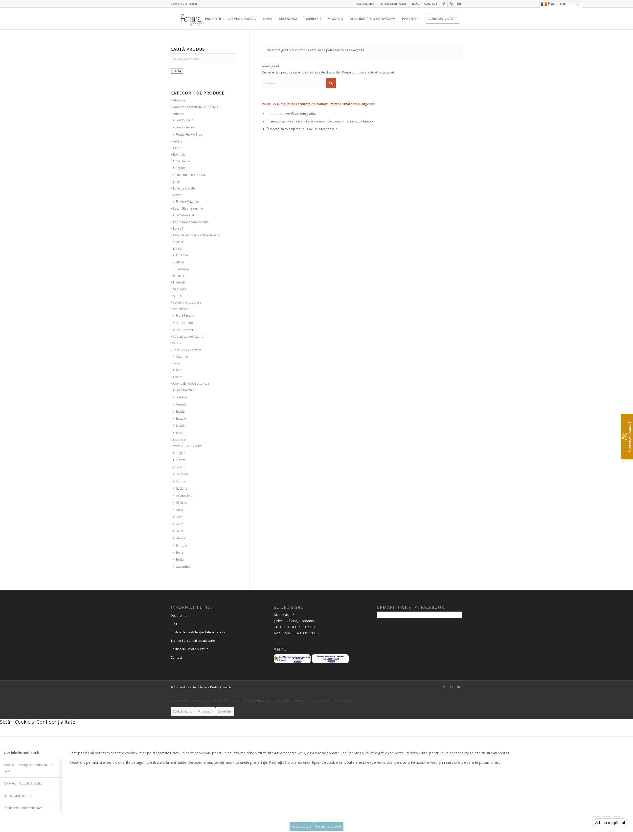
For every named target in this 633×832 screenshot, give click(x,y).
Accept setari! (301, 826)
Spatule (181, 418)
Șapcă (177, 296)
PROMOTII (180, 276)
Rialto (179, 524)
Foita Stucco (181, 161)
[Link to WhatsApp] (451, 3)
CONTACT (430, 3)
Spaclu (180, 411)
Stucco (177, 343)
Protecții (179, 282)
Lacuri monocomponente (191, 222)
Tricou (180, 433)
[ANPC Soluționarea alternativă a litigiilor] (292, 662)
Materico (182, 357)
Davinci (181, 467)
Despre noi (179, 615)
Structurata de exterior (189, 336)
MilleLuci (181, 502)
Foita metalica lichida (190, 175)
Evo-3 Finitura (185, 315)
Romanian (556, 3)
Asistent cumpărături (610, 823)
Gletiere (181, 397)
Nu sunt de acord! (328, 826)
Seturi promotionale (187, 302)
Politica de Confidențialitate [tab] (23, 808)
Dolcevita (182, 474)
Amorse (178, 114)
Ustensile (179, 440)
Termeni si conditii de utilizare (193, 640)
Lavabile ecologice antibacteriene (196, 235)
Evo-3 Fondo (184, 323)
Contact (176, 657)
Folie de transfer (184, 188)
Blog (174, 624)
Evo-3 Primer (184, 330)
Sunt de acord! (183, 711)
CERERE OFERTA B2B (393, 3)
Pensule (181, 404)
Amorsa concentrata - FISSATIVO (195, 107)
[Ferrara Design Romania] (192, 18)
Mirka (177, 249)
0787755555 (190, 3)
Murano (181, 510)
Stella (179, 552)
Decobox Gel (185, 215)
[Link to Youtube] (458, 3)
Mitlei (179, 242)
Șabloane (179, 289)
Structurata (180, 309)
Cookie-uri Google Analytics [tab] (23, 783)
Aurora (180, 460)
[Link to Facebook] (443, 3)
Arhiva (177, 141)
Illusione (181, 488)
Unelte (177, 377)
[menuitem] (365, 3)
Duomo (181, 481)
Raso (179, 517)
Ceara (177, 148)
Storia (180, 559)
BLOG (415, 3)
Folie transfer (185, 390)
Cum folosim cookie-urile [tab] (22, 753)
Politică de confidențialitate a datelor (198, 632)
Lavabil (178, 228)
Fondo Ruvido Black (189, 134)
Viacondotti (184, 567)
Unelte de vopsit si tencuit (191, 383)
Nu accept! (205, 711)
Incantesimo (184, 496)
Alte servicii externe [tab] (17, 796)
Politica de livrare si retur (189, 649)
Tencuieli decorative (187, 350)
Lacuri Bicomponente (188, 208)
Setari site (225, 711)
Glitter (177, 195)
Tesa (176, 363)
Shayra (180, 538)
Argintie (181, 168)
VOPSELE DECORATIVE (188, 446)
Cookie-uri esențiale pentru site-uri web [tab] (28, 768)
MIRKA (180, 262)
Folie (176, 182)
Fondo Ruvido (185, 127)
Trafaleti (181, 426)
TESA (179, 370)
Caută (177, 71)
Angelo (180, 453)
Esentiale (179, 154)
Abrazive (179, 100)
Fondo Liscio (184, 120)
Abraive (183, 269)
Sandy (180, 531)
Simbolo (181, 545)
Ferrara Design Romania (215, 687)
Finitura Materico (187, 201)
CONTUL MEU (365, 3)
